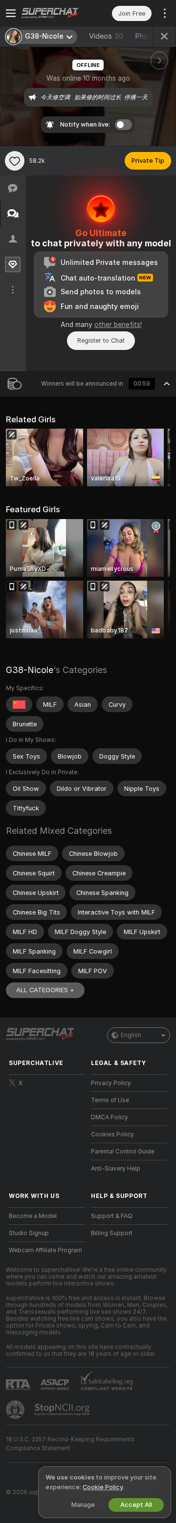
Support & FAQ (111, 1216)
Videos (106, 36)
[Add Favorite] (14, 161)
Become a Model (33, 1216)
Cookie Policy (103, 1487)
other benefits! (118, 324)
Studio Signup (29, 1233)
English (131, 1035)
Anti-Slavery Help (115, 1168)
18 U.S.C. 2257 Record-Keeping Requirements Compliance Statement (70, 1444)
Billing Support (111, 1233)
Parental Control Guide (122, 1151)
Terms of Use (110, 1100)
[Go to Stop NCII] (63, 1409)
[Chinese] (19, 704)
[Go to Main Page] (55, 13)
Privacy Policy (111, 1083)
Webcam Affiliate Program (45, 1250)
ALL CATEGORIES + (45, 990)
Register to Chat (101, 340)
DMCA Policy (109, 1117)
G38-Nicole (29, 670)
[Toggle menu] (11, 13)
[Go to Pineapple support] (16, 1409)
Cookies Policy (112, 1134)
